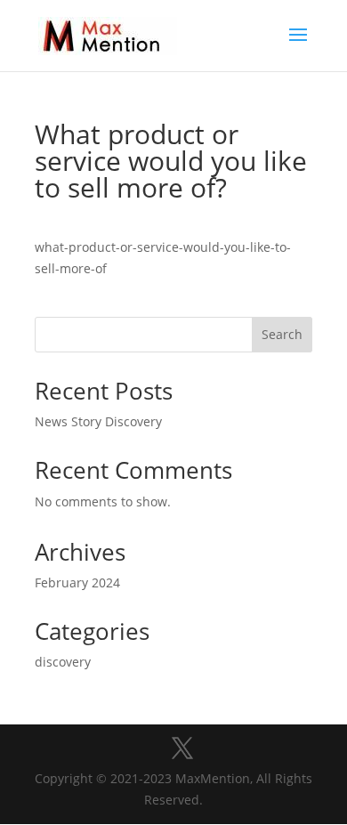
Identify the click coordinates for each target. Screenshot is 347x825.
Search (282, 334)
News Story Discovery (98, 421)
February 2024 (77, 582)
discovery (63, 661)
